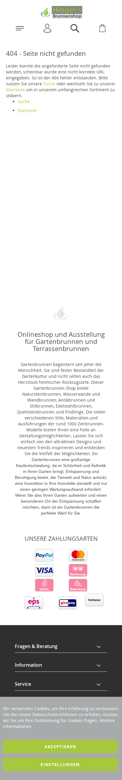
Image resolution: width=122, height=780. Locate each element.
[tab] (61, 646)
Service (23, 684)
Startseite (15, 89)
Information (28, 665)
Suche (49, 84)
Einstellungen (60, 764)
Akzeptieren (60, 746)
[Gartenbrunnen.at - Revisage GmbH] (61, 12)
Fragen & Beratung (36, 646)
